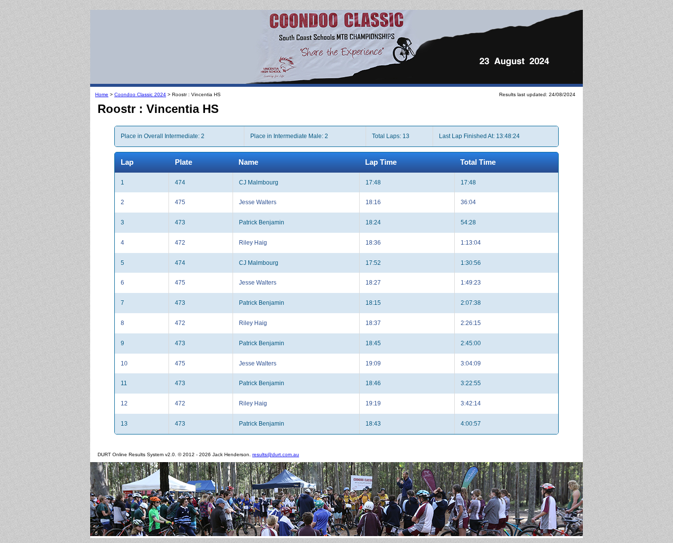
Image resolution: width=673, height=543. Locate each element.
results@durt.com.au (275, 454)
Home (101, 94)
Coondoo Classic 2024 (140, 94)
